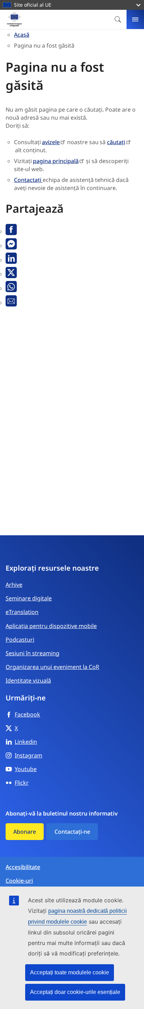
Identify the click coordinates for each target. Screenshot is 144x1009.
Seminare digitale (29, 598)
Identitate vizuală (28, 680)
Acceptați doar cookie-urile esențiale (75, 992)
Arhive (14, 584)
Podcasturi (20, 639)
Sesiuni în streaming (32, 653)
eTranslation (22, 612)
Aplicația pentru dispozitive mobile (51, 626)
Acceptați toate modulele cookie (69, 972)
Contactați (28, 180)
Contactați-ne (72, 831)
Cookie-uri (19, 880)
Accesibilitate (23, 867)
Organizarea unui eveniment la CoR (52, 667)
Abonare (24, 831)
